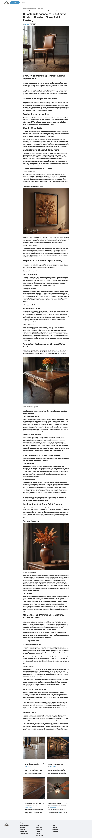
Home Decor (40, 8)
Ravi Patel (26, 24)
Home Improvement (31, 8)
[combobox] (42, 3)
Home (24, 8)
